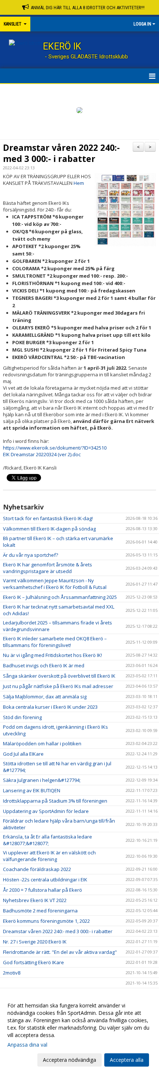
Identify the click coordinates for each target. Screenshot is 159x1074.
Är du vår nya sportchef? (30, 555)
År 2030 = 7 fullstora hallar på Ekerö (42, 890)
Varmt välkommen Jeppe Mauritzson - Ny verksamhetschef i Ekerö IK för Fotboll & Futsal (54, 583)
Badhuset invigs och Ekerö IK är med (43, 665)
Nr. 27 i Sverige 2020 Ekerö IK (35, 941)
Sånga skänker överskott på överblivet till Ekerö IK (59, 675)
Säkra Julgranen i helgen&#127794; (42, 780)
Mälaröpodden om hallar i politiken (42, 743)
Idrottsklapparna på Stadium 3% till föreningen (55, 800)
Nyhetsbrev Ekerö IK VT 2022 (35, 900)
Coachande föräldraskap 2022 (37, 869)
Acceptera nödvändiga (69, 1059)
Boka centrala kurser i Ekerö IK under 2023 (50, 707)
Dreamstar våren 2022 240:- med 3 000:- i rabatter (61, 153)
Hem (79, 183)
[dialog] (79, 1032)
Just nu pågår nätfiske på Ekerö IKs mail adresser (58, 686)
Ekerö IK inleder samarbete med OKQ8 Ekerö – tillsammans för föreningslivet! (55, 641)
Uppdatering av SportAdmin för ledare (46, 811)
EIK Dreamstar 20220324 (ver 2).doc (42, 454)
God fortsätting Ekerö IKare (33, 962)
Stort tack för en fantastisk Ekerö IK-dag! (48, 518)
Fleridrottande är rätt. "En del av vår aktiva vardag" (60, 952)
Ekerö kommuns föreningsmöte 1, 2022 (46, 921)
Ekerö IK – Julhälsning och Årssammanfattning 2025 (60, 597)
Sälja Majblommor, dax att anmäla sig (45, 696)
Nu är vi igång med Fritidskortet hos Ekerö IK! (52, 655)
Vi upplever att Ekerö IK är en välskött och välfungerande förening (49, 856)
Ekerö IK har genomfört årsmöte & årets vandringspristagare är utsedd (47, 568)
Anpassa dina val (27, 1044)
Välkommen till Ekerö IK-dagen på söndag (49, 528)
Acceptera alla (126, 1059)
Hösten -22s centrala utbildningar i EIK (45, 879)
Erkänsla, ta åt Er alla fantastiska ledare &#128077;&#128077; (47, 840)
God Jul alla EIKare (23, 754)
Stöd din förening (22, 717)
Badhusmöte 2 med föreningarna (40, 910)
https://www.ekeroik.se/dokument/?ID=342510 (54, 447)
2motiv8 (11, 972)
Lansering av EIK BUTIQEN (31, 790)
